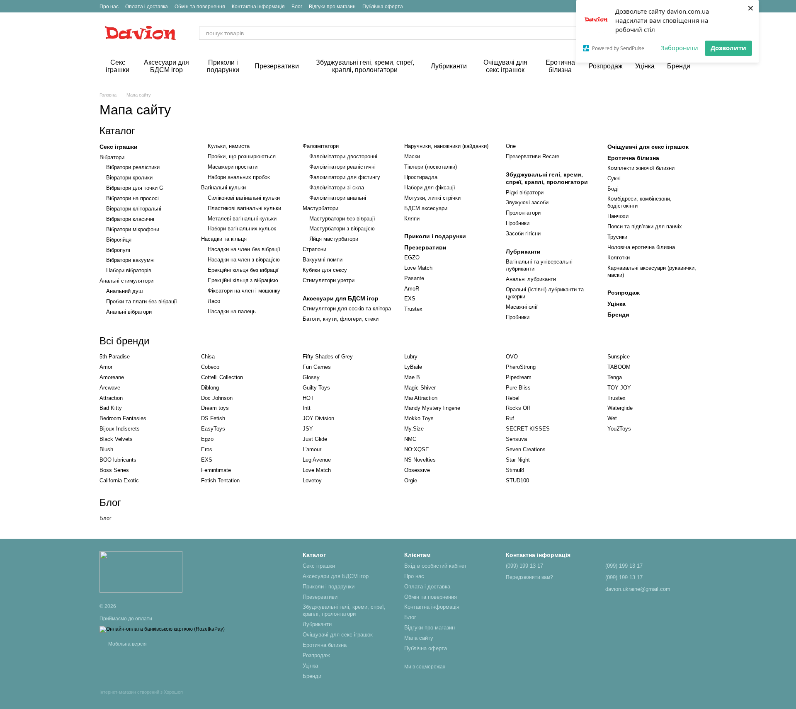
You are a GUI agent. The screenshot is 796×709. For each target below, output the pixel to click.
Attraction (111, 398)
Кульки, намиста (229, 146)
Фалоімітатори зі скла (336, 187)
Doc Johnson (217, 398)
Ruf (510, 418)
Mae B (412, 377)
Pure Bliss (518, 388)
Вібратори (112, 157)
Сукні (614, 178)
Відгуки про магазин (332, 7)
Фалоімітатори (321, 146)
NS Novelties (420, 460)
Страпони (314, 249)
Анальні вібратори (129, 312)
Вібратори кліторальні (133, 209)
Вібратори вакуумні (130, 260)
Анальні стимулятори (126, 281)
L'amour (312, 449)
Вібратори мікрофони (132, 229)
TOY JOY (619, 388)
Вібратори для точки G (134, 188)
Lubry (410, 356)
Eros (206, 449)
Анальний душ (124, 291)
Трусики (617, 237)
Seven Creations (526, 449)
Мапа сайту (418, 638)
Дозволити (728, 48)
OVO (512, 356)
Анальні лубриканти (531, 279)
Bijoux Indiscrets (120, 429)
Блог (296, 7)
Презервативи (277, 66)
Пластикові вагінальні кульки (244, 208)
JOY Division (318, 418)
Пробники (517, 223)
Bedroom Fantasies (123, 418)
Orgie (410, 480)
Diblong (210, 388)
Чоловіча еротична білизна (641, 247)
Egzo (207, 439)
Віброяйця (118, 240)
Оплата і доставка (146, 7)
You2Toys (619, 429)
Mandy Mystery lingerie (432, 408)
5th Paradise (115, 356)
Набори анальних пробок (239, 177)
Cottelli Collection (222, 377)
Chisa (208, 356)
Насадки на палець (232, 311)
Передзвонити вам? (529, 577)
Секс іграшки (117, 66)
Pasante (414, 278)
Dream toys (215, 408)
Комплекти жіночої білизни (641, 168)
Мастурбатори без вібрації (342, 218)
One (511, 146)
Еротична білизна (560, 66)
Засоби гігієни (523, 233)
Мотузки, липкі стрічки (432, 198)
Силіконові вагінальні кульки (244, 198)
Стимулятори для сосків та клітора (347, 308)
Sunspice (618, 356)
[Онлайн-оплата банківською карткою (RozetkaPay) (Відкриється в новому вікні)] (162, 629)
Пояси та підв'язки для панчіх (644, 226)
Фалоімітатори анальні (337, 198)
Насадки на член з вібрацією (244, 259)
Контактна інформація (258, 7)
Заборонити (679, 48)
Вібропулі (118, 250)
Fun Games (317, 367)
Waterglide (620, 408)
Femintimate (216, 470)
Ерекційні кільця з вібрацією (243, 280)
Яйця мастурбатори (333, 239)
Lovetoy (312, 480)
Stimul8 (515, 470)
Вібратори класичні (130, 219)
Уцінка (645, 66)
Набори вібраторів (128, 270)
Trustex (413, 309)
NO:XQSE (416, 449)
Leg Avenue (317, 460)
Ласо (214, 301)
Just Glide (315, 439)
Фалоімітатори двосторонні (343, 156)
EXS (409, 298)
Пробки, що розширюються (242, 156)
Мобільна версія (127, 644)
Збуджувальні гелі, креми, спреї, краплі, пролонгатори (365, 66)
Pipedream (518, 377)
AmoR (411, 289)
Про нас (109, 7)
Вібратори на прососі (132, 198)
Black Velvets (116, 439)
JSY (308, 429)
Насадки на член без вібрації (244, 249)
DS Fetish (213, 418)
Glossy (311, 377)
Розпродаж (606, 66)
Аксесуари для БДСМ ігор (166, 66)
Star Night (518, 460)
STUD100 (517, 480)
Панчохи (618, 216)
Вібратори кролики (129, 177)
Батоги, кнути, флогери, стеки (341, 319)
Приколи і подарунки (223, 66)
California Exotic (119, 480)
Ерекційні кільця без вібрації (243, 270)
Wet (612, 418)
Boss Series (114, 470)
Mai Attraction (420, 398)
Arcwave (110, 388)
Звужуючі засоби (527, 202)
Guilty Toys (316, 388)
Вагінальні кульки (223, 187)
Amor (106, 367)
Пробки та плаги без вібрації (141, 301)
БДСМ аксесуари (425, 208)
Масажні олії (522, 307)
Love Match (418, 268)
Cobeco (210, 367)
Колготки (618, 257)
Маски (412, 156)
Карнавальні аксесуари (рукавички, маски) (651, 271)
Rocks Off (518, 408)
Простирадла (420, 177)
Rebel (512, 398)
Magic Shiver (420, 388)
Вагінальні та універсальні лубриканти (539, 265)
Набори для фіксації (429, 187)
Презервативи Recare (532, 156)
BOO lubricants (118, 460)
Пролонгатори (523, 213)
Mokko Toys (419, 418)
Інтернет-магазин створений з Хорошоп (141, 692)
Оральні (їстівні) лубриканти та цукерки (545, 293)
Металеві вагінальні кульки (242, 218)
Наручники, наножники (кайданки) (446, 146)
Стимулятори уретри (328, 280)
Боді (613, 189)
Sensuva (516, 439)
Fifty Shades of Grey (328, 356)
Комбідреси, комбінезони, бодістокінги (639, 202)
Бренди (678, 66)
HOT (308, 398)
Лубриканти (449, 66)
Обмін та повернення (200, 7)
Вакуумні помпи (322, 259)
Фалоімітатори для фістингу (344, 177)
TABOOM (619, 367)
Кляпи (412, 218)
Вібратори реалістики (133, 167)
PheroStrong (521, 367)
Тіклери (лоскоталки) (430, 167)
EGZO (412, 257)
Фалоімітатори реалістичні (342, 167)
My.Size (414, 429)
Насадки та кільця (224, 239)
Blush (106, 449)
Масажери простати (232, 167)
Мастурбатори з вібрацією (342, 228)
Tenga (614, 377)
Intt (307, 408)
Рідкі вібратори (525, 192)
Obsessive (417, 470)
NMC (410, 439)
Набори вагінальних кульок (242, 228)
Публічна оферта (382, 7)
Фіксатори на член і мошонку (244, 291)
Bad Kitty (111, 408)
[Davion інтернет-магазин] (141, 571)
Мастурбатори (320, 208)
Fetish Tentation (220, 480)
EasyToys (213, 429)
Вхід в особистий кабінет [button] (435, 566)
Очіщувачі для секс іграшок (505, 66)
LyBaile (413, 367)
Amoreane (112, 377)
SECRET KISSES (528, 429)
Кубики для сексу (325, 270)
